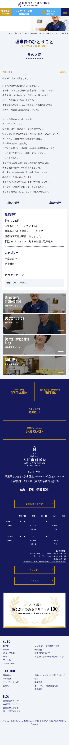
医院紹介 (38, 649)
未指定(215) (11, 258)
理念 (5, 656)
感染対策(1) (11, 263)
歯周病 (6, 685)
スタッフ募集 (9, 652)
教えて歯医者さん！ (12, 711)
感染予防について (42, 652)
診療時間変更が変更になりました (23, 236)
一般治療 (7, 678)
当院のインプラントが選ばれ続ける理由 (49, 677)
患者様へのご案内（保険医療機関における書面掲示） (44, 561)
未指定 (63, 71)
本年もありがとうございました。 (23, 225)
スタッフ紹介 (9, 663)
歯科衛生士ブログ (11, 707)
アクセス (7, 659)
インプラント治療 (11, 682)
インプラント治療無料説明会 (47, 645)
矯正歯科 (38, 689)
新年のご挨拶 (12, 220)
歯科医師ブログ (10, 704)
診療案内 (7, 675)
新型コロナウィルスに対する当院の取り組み (29, 241)
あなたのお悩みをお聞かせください (49, 656)
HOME (6, 645)
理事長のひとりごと (12, 700)
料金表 (6, 649)
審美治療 (38, 682)
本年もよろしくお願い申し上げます (24, 230)
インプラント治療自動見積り (47, 685)
